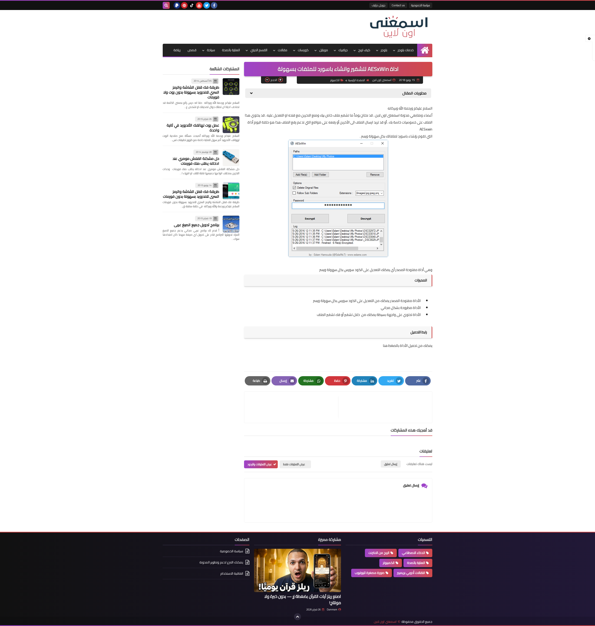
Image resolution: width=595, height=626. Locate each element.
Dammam (332, 609)
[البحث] (166, 5)
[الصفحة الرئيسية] (424, 50)
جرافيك (343, 50)
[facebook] (214, 5)
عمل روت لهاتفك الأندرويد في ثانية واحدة (193, 128)
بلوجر (384, 50)
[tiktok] (191, 5)
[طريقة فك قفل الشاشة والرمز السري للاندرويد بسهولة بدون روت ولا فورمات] (231, 86)
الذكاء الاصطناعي (413, 553)
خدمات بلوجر (406, 50)
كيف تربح (364, 50)
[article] (293, 407)
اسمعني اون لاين (385, 621)
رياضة (177, 50)
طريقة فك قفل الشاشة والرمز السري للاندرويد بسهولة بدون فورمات (191, 194)
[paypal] (177, 5)
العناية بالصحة (231, 50)
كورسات (303, 50)
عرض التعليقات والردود (260, 464)
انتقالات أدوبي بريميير (411, 573)
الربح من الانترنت (378, 553)
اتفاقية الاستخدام (231, 573)
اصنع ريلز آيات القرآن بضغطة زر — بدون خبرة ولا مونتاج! (302, 599)
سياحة (211, 50)
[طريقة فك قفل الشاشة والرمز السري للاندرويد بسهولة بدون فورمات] (231, 191)
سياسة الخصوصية (420, 5)
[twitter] (206, 5)
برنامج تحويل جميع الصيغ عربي (196, 224)
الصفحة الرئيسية (356, 80)
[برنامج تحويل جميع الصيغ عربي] (231, 224)
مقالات (282, 50)
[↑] (297, 616)
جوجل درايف (378, 5)
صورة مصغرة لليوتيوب (369, 573)
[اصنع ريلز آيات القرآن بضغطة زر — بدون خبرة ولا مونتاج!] (297, 570)
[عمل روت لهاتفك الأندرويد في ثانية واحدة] (231, 124)
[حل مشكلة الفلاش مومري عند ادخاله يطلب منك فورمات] (231, 157)
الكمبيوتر (335, 80)
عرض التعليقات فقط (294, 464)
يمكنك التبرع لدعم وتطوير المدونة (221, 562)
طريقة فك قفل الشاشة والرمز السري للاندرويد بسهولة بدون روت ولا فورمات (191, 92)
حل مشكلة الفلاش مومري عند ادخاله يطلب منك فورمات (195, 161)
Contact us (398, 5)
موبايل (323, 50)
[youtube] (199, 5)
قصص (192, 50)
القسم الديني (258, 50)
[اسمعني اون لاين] (398, 27)
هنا (385, 345)
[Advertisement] (247, 25)
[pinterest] (184, 5)
